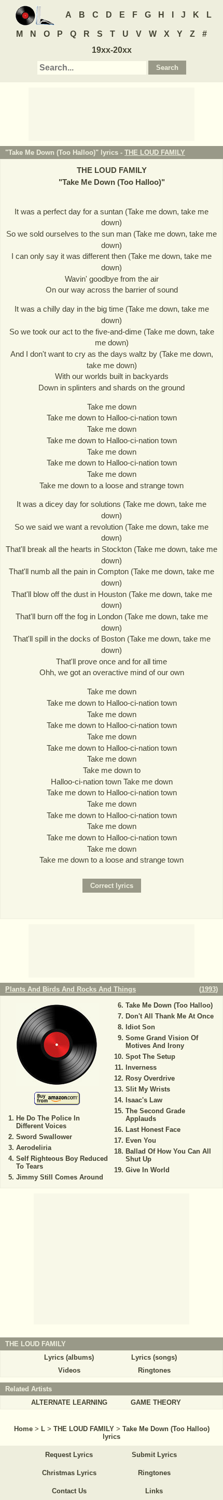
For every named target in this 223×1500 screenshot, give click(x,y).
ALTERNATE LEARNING (69, 1402)
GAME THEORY (156, 1402)
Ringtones (154, 1370)
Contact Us (69, 1491)
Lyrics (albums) (69, 1357)
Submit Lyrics (154, 1455)
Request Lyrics (69, 1455)
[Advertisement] (111, 113)
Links (154, 1491)
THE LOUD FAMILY (154, 152)
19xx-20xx (112, 50)
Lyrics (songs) (154, 1357)
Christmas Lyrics (69, 1473)
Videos (69, 1370)
